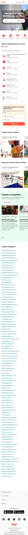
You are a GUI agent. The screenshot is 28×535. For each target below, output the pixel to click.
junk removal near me (7, 366)
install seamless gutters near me (10, 356)
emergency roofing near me (8, 302)
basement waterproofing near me (10, 260)
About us (4, 503)
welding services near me (8, 456)
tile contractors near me (7, 439)
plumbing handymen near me (9, 390)
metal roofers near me (7, 378)
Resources (4, 499)
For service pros (5, 496)
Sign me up (14, 123)
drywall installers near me (8, 297)
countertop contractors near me (9, 272)
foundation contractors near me (9, 314)
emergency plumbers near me (9, 299)
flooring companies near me (8, 312)
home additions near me (7, 341)
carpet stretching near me (8, 270)
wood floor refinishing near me (9, 474)
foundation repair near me (8, 316)
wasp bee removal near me (8, 451)
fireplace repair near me (7, 309)
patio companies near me (8, 385)
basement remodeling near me (9, 258)
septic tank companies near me (9, 420)
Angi (21, 216)
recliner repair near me (7, 405)
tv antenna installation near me (9, 444)
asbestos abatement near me (9, 250)
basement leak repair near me (9, 255)
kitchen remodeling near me (8, 368)
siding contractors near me (8, 429)
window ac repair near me (8, 464)
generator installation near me (9, 334)
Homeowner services (6, 492)
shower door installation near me (10, 424)
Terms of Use (10, 528)
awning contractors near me (8, 253)
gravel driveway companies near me (10, 339)
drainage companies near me (9, 289)
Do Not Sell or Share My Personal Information (14, 532)
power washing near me (7, 402)
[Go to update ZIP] (19, 21)
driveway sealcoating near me (9, 292)
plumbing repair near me (8, 393)
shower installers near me (8, 427)
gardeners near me (6, 329)
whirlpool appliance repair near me (10, 461)
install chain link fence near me (9, 353)
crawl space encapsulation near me (10, 275)
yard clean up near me (7, 476)
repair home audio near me (8, 407)
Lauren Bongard (6, 216)
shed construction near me (8, 422)
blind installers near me (7, 265)
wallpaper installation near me (9, 449)
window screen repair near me (9, 471)
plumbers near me (6, 388)
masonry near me (6, 373)
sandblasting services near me (9, 417)
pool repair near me (6, 397)
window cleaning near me (8, 466)
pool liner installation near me (9, 395)
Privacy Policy (17, 528)
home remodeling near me (8, 343)
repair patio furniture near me (9, 410)
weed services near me (7, 454)
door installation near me (8, 287)
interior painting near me (8, 363)
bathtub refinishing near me (8, 262)
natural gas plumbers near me (9, 380)
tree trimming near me (7, 442)
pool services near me (7, 400)
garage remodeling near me (8, 326)
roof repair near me (6, 412)
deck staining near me (7, 282)
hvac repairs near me (7, 348)
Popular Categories (8, 246)
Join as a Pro (18, 2)
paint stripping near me (7, 383)
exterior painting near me (8, 307)
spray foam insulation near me (9, 434)
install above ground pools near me (10, 351)
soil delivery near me (7, 432)
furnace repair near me (7, 319)
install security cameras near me (10, 358)
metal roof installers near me (9, 375)
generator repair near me (8, 336)
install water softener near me (9, 361)
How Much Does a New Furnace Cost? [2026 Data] (9, 220)
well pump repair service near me (10, 459)
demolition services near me (8, 285)
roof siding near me (6, 415)
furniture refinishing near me (8, 321)
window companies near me (8, 469)
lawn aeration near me (7, 370)
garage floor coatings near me (9, 324)
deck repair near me (6, 280)
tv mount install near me (8, 447)
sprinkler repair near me (7, 437)
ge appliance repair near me (8, 331)
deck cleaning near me (7, 277)
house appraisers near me (8, 346)
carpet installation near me (8, 267)
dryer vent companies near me (9, 294)
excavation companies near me (9, 304)
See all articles (7, 202)
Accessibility (14, 530)
